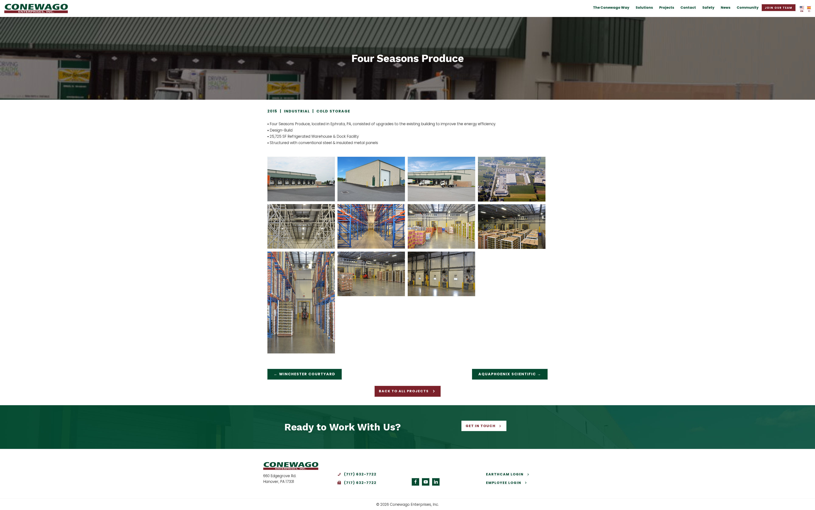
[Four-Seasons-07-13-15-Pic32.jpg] (371, 274)
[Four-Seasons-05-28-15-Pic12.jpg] (301, 226)
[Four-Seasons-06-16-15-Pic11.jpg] (371, 226)
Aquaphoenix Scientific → (509, 374)
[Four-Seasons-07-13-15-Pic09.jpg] (301, 179)
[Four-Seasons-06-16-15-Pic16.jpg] (441, 226)
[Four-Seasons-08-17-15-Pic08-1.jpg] (511, 179)
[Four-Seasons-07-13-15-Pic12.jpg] (511, 226)
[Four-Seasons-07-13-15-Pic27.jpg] (301, 302)
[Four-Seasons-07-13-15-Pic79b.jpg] (441, 179)
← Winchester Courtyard (304, 374)
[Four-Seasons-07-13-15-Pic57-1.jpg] (371, 179)
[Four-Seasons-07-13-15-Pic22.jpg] (441, 274)
